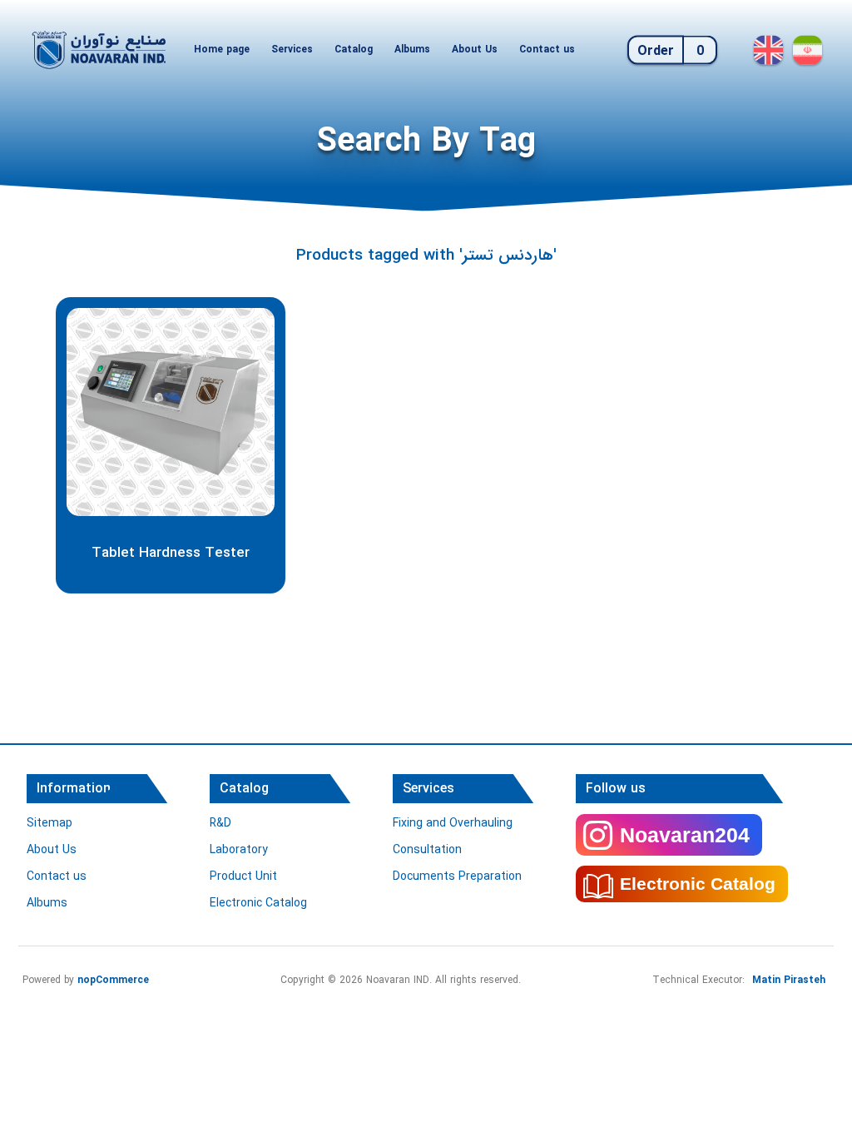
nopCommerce (113, 980)
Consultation (427, 850)
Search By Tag (426, 142)
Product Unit (243, 876)
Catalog (353, 49)
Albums (412, 49)
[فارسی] (807, 49)
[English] (768, 49)
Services (292, 49)
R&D (220, 823)
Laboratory (239, 850)
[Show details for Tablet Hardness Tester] (171, 412)
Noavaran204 (685, 835)
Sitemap (49, 823)
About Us (475, 49)
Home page (222, 49)
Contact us (547, 49)
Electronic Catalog (258, 903)
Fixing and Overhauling (453, 823)
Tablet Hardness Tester (171, 553)
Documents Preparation (457, 876)
